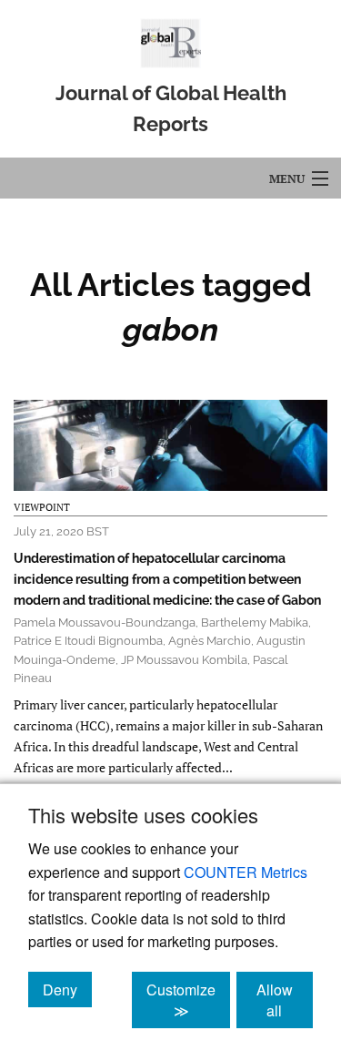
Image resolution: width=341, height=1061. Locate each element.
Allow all (284, 1000)
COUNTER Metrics (245, 872)
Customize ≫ (188, 1000)
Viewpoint (42, 507)
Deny (67, 989)
